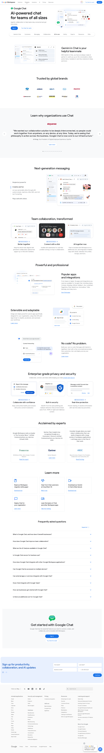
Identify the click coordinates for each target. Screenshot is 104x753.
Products (27, 2)
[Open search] (82, 2)
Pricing (44, 2)
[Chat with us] (100, 749)
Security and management (35, 696)
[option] (17, 34)
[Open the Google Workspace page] (8, 2)
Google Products (43, 746)
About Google (33, 746)
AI (39, 2)
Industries (34, 2)
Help (50, 746)
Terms (26, 746)
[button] (100, 749)
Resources (50, 2)
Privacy (21, 746)
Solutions (20, 2)
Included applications (17, 696)
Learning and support (84, 696)
